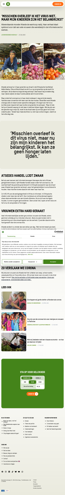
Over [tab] (53, 236)
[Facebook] (2, 472)
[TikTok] (13, 472)
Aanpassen (31, 261)
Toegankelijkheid (37, 486)
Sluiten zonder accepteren (12, 261)
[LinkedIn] (9, 472)
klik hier (30, 254)
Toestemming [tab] (11, 236)
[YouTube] (19, 472)
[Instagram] (6, 472)
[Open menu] (4, 4)
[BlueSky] (16, 472)
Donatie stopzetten (37, 488)
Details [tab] (32, 236)
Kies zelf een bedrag (28, 386)
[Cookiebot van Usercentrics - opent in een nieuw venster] (55, 232)
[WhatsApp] (22, 472)
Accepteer (53, 261)
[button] (57, 4)
